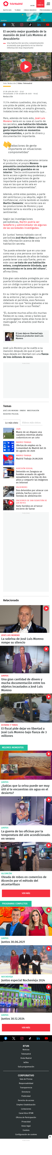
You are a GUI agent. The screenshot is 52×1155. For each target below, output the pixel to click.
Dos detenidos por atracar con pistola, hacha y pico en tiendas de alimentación (8, 491)
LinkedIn (39, 24)
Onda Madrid (30, 10)
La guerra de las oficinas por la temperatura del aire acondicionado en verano (26, 810)
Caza (18, 429)
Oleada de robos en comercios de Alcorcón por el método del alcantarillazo (26, 856)
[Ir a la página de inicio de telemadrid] (12, 3)
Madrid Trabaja (23, 442)
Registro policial (11, 414)
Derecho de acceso (26, 1100)
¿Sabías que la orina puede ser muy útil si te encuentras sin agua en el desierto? (26, 765)
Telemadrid (26, 1054)
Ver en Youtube (46, 1038)
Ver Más (26, 893)
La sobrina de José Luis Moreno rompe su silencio (24, 619)
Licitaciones (26, 1109)
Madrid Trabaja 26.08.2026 (8, 459)
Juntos (4, 676)
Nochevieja (7, 977)
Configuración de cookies (26, 1134)
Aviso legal (26, 1126)
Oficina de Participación (26, 1117)
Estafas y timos (9, 725)
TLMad (18, 10)
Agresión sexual (24, 468)
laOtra (26, 1062)
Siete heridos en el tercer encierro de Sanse (8, 504)
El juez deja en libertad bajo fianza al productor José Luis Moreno (9, 336)
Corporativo (26, 1075)
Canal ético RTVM (26, 1113)
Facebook (4, 24)
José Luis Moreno (10, 411)
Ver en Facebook (5, 1039)
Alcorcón (6, 873)
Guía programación (26, 1067)
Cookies (26, 1130)
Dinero (23, 411)
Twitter (13, 24)
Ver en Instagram (21, 1038)
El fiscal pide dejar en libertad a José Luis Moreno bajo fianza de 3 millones (26, 708)
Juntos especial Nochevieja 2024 (26, 959)
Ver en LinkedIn (38, 1038)
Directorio (26, 1092)
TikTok (30, 24)
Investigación (33, 411)
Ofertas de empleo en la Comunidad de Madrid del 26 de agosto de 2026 (8, 446)
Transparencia (26, 1088)
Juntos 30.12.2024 (26, 998)
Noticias (7, 10)
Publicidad (26, 1096)
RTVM (26, 1046)
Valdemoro (21, 487)
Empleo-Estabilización (26, 1105)
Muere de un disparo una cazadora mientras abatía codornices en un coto (8, 433)
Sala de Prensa (26, 1079)
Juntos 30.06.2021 (26, 921)
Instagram (21, 24)
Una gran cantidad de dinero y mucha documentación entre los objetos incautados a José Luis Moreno (24, 659)
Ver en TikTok (30, 1039)
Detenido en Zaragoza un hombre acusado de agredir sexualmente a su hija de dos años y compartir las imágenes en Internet (8, 472)
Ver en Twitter (13, 1039)
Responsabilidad (26, 1083)
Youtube (47, 24)
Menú (48, 4)
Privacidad (26, 1122)
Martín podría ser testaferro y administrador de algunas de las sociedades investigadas (25, 225)
